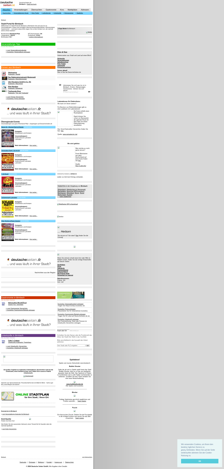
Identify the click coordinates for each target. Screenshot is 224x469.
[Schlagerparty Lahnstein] (8, 217)
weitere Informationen (36, 37)
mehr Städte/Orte (65, 196)
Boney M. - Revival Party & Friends (12, 127)
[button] (191, 455)
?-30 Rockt (5, 174)
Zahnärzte (61, 268)
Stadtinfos (80, 13)
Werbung (41, 462)
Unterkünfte (57, 13)
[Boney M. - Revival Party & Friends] (8, 146)
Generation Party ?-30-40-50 (11, 150)
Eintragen (32, 462)
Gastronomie (51, 10)
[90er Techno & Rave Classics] (8, 240)
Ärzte (59, 266)
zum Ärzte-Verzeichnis (9, 429)
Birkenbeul (70, 193)
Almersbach (62, 189)
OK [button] (200, 461)
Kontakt (49, 462)
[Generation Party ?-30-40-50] (8, 170)
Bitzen (77, 193)
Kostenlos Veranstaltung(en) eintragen (70, 304)
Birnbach (3, 20)
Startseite (23, 462)
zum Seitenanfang (87, 457)
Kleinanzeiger (69, 13)
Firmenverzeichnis (64, 67)
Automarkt (61, 65)
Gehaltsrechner (62, 62)
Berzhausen (62, 193)
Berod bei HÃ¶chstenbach (75, 191)
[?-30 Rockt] (8, 193)
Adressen (85, 10)
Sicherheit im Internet (65, 275)
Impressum (58, 462)
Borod (82, 193)
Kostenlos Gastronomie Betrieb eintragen (72, 314)
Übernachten (36, 10)
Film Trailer (61, 64)
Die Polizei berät (63, 273)
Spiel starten (82, 401)
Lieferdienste (46, 13)
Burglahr (69, 195)
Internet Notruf (62, 272)
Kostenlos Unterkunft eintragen (68, 319)
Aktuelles (6, 10)
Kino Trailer (35, 13)
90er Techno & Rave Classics (11, 221)
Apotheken (61, 265)
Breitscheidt (62, 195)
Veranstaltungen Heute (21, 13)
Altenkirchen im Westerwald (76, 189)
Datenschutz (69, 462)
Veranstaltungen (21, 10)
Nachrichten (7, 13)
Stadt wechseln (32, 4)
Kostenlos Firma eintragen (66, 309)
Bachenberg (62, 191)
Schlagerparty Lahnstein (9, 197)
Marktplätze (72, 10)
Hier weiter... (33, 145)
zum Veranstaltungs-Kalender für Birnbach (15, 414)
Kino (62, 10)
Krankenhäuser (62, 270)
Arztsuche (61, 58)
